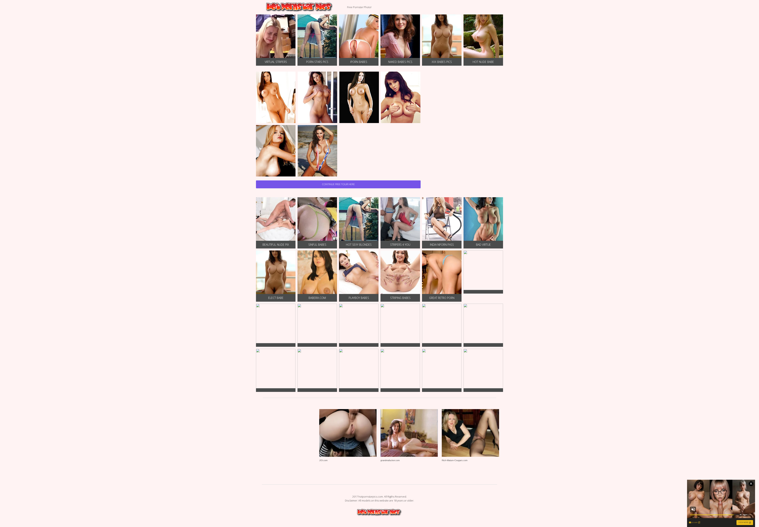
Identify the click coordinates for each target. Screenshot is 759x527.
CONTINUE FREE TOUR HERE (338, 184)
